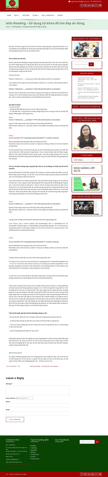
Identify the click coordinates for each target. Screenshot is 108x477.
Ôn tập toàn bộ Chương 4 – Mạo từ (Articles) (89, 84)
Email (8, 410)
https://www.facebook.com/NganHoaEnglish (17, 464)
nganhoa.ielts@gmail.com (80, 1)
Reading (33, 446)
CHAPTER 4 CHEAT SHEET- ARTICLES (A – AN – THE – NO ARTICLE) (87, 79)
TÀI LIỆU (35, 15)
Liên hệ (33, 456)
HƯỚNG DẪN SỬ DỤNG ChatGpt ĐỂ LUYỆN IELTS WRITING (88, 97)
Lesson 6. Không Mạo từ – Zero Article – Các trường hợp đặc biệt (88, 89)
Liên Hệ (60, 15)
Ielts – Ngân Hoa (48, 15)
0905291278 (97, 1)
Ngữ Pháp (26, 15)
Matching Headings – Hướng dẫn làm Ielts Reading (43, 366)
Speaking (34, 450)
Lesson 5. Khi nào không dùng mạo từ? (89, 93)
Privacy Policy (35, 459)
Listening (34, 448)
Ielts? (16, 15)
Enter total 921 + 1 (11, 398)
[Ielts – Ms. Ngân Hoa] (29, 4)
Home (9, 15)
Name (8, 401)
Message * (9, 384)
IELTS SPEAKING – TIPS (13, 366)
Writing (33, 452)
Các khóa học (35, 454)
